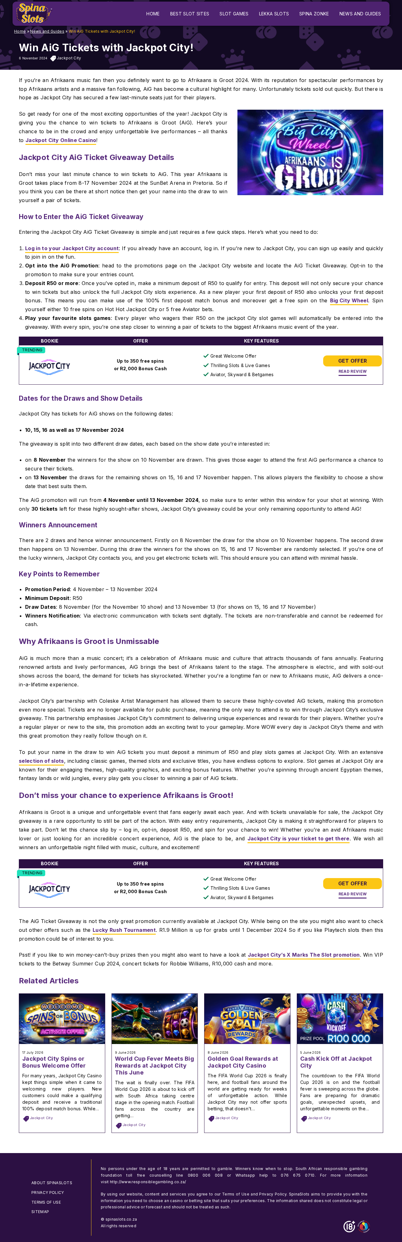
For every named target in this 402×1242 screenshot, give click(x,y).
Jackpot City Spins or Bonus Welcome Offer (54, 1062)
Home (20, 31)
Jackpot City (69, 58)
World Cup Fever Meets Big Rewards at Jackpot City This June (154, 1065)
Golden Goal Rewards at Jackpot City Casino (243, 1062)
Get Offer (352, 361)
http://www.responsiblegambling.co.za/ (148, 1181)
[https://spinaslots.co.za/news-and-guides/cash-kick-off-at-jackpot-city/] (340, 1042)
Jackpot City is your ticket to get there (298, 838)
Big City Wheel (349, 300)
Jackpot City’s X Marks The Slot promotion (304, 955)
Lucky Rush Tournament (124, 930)
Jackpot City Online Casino (60, 140)
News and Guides (47, 31)
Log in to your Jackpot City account (72, 248)
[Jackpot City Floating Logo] (49, 368)
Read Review (353, 371)
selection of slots (41, 761)
